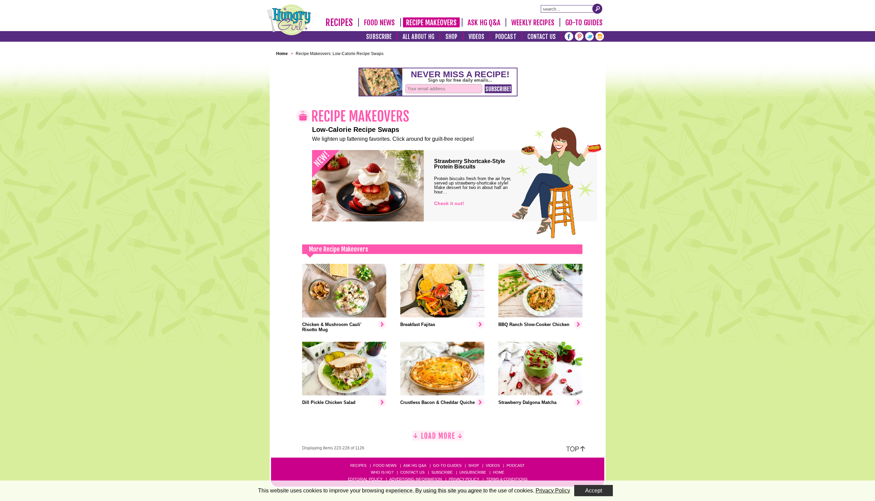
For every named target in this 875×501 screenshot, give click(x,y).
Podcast (505, 36)
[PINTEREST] (579, 36)
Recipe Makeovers (431, 22)
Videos (477, 36)
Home (498, 472)
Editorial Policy (365, 479)
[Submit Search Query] (597, 8)
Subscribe (379, 36)
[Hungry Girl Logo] (289, 19)
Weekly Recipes (532, 22)
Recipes (339, 22)
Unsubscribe (472, 472)
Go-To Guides (584, 22)
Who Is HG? (382, 472)
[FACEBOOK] (569, 36)
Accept (593, 490)
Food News (379, 22)
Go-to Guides (447, 465)
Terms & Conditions (506, 479)
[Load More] (437, 438)
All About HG (418, 36)
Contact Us (541, 36)
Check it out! (449, 203)
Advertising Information (415, 479)
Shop (451, 36)
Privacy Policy (464, 479)
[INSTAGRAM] (599, 36)
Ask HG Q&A (484, 22)
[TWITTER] (589, 36)
